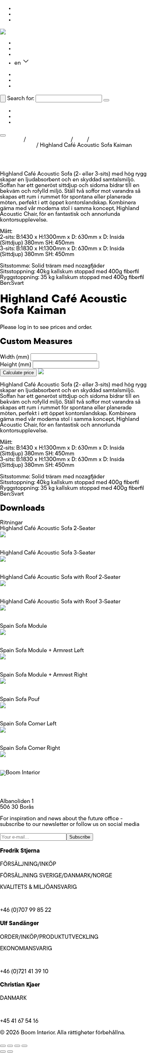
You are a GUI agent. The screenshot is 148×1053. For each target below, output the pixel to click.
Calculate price (18, 372)
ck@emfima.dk (18, 1010)
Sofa (79, 140)
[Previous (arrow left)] (3, 1051)
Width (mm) (14, 357)
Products (25, 43)
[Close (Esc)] (24, 1046)
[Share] (17, 1046)
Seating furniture (48, 140)
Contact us (28, 54)
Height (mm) (15, 365)
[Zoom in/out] (3, 1046)
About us (25, 49)
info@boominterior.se (26, 784)
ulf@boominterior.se (25, 960)
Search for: (20, 99)
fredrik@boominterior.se (30, 899)
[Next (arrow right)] (10, 1051)
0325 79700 (15, 790)
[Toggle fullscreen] (10, 1046)
